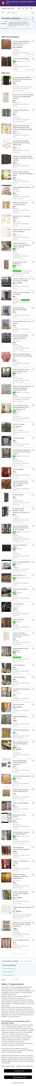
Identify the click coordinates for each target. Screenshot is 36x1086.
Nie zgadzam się (19, 1077)
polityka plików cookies (8, 1066)
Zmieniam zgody (18, 1083)
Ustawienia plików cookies (14, 1059)
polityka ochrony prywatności (24, 1066)
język (16, 978)
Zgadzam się (19, 1071)
